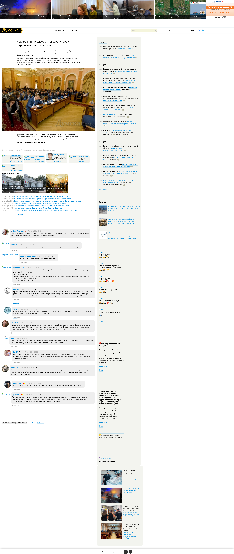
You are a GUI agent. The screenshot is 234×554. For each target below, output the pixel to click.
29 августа (103, 42)
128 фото (19, 161)
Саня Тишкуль (18, 231)
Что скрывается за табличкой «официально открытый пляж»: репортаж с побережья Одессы (124, 208)
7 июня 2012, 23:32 (31, 352)
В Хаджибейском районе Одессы (116, 87)
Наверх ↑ (21, 215)
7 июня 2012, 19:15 (27, 368)
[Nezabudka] (6, 268)
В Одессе (106, 130)
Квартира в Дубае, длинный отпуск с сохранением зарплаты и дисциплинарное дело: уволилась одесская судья (71, 17)
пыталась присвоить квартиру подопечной (120, 72)
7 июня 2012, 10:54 (24, 245)
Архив (74, 30)
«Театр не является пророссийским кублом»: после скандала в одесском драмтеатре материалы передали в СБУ (122, 221)
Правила (32, 423)
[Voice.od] (7, 313)
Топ (86, 30)
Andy (12, 338)
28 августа (103, 65)
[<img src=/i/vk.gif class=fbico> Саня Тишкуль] (5, 235)
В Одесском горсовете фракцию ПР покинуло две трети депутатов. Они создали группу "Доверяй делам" (12, 189)
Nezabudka (17, 268)
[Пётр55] (7, 293)
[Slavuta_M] (5, 327)
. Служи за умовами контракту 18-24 (117, 116)
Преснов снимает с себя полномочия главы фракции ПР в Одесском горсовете (42, 206)
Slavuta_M (15, 323)
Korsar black (17, 383)
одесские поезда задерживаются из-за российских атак (119, 123)
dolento (14, 245)
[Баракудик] (5, 371)
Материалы (60, 30)
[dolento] (5, 243)
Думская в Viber (106, 458)
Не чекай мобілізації (110, 115)
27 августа (103, 142)
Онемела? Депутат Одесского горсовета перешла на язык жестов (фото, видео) (42, 199)
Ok (126, 552)
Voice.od (16, 309)
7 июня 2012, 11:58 (26, 323)
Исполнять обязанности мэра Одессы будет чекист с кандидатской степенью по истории (45, 210)
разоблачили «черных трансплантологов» (118, 50)
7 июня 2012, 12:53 (27, 309)
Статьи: (102, 202)
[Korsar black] (7, 387)
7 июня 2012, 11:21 (32, 268)
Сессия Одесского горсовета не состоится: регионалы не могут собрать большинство (34, 190)
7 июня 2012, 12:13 (26, 289)
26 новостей (14, 170)
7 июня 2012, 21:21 (31, 395)
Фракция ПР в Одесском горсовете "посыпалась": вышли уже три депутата (41, 196)
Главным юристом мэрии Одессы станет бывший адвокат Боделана (38, 208)
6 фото (43, 161)
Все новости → (104, 190)
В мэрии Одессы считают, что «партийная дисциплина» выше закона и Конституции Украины (47, 201)
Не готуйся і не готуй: (111, 171)
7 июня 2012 (19, 38)
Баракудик (15, 368)
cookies (119, 552)
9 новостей (81, 161)
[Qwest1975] (6, 395)
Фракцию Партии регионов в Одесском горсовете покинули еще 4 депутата (55, 190)
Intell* (15, 352)
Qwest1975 (16, 395)
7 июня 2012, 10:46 (34, 231)
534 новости (13, 161)
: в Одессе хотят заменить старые (117, 184)
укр (170, 30)
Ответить (14, 239)
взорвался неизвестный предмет (120, 88)
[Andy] (6, 338)
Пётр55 (16, 289)
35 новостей (57, 161)
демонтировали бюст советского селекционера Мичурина (120, 165)
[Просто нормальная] (10, 255)
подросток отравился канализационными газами (114, 149)
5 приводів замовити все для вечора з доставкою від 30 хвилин (120, 172)
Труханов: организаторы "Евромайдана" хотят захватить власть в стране (39, 203)
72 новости (38, 161)
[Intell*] (7, 356)
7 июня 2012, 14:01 (22, 338)
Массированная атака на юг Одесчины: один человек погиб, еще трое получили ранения (131, 493)
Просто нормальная (28, 256)
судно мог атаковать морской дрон (118, 108)
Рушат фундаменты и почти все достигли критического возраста (118, 182)
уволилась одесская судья (112, 100)
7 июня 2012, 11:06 (43, 256)
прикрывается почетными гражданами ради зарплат (119, 81)
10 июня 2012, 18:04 (34, 383)
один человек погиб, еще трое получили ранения (119, 57)
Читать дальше (104, 366)
